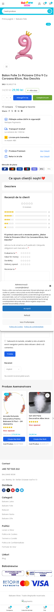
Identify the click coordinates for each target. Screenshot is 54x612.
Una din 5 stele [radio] (21, 253)
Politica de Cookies (16, 327)
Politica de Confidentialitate (13, 542)
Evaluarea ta (10, 253)
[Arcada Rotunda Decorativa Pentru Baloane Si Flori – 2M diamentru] (14, 403)
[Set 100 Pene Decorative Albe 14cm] (40, 402)
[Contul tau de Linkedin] (18, 111)
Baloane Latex (8, 501)
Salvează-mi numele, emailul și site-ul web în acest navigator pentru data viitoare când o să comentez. (24, 344)
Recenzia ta (10, 269)
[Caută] (49, 11)
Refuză (27, 315)
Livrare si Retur (8, 530)
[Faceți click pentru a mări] (6, 66)
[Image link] (13, 573)
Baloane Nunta (8, 514)
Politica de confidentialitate (33, 327)
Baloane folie (21, 19)
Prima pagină (7, 19)
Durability (8, 261)
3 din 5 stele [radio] (25, 253)
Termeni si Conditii (9, 538)
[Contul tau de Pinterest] (15, 111)
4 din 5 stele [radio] (27, 253)
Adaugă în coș (22, 97)
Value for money (11, 257)
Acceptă (27, 308)
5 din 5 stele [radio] (29, 253)
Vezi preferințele (27, 322)
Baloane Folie (7, 505)
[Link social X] (12, 111)
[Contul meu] (39, 3)
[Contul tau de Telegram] (21, 111)
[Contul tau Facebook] (9, 111)
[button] (50, 286)
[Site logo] (27, 3)
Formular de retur (9, 547)
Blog (4, 558)
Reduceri (5, 510)
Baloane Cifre (7, 518)
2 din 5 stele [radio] (23, 253)
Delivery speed (11, 264)
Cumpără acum (42, 97)
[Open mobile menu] (3, 3)
